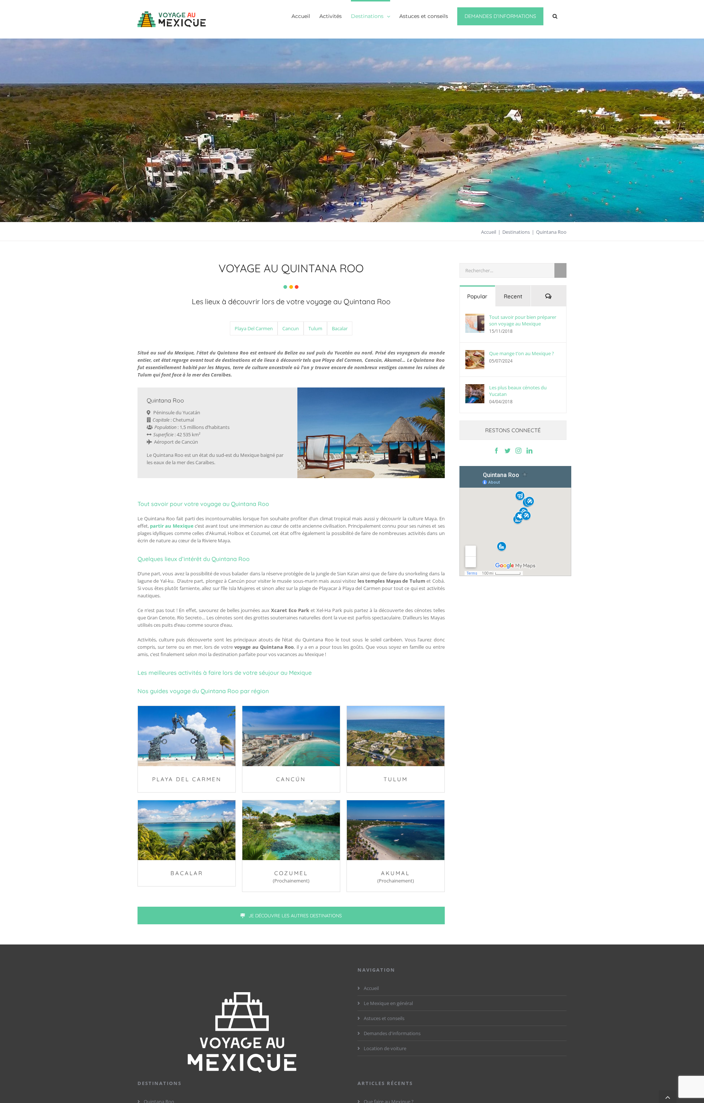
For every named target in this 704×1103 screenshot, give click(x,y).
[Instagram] (518, 451)
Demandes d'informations (392, 1033)
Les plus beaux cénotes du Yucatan (518, 390)
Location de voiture (385, 1048)
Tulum (315, 328)
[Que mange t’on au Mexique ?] (474, 359)
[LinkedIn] (529, 451)
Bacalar (340, 328)
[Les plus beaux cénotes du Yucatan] (474, 393)
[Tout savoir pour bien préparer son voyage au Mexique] (474, 323)
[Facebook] (496, 451)
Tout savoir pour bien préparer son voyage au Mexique (522, 320)
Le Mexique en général (388, 1003)
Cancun (290, 328)
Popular (477, 296)
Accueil (371, 988)
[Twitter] (507, 451)
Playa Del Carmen (254, 328)
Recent (513, 296)
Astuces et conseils (384, 1018)
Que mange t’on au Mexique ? (521, 353)
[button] (555, 15)
